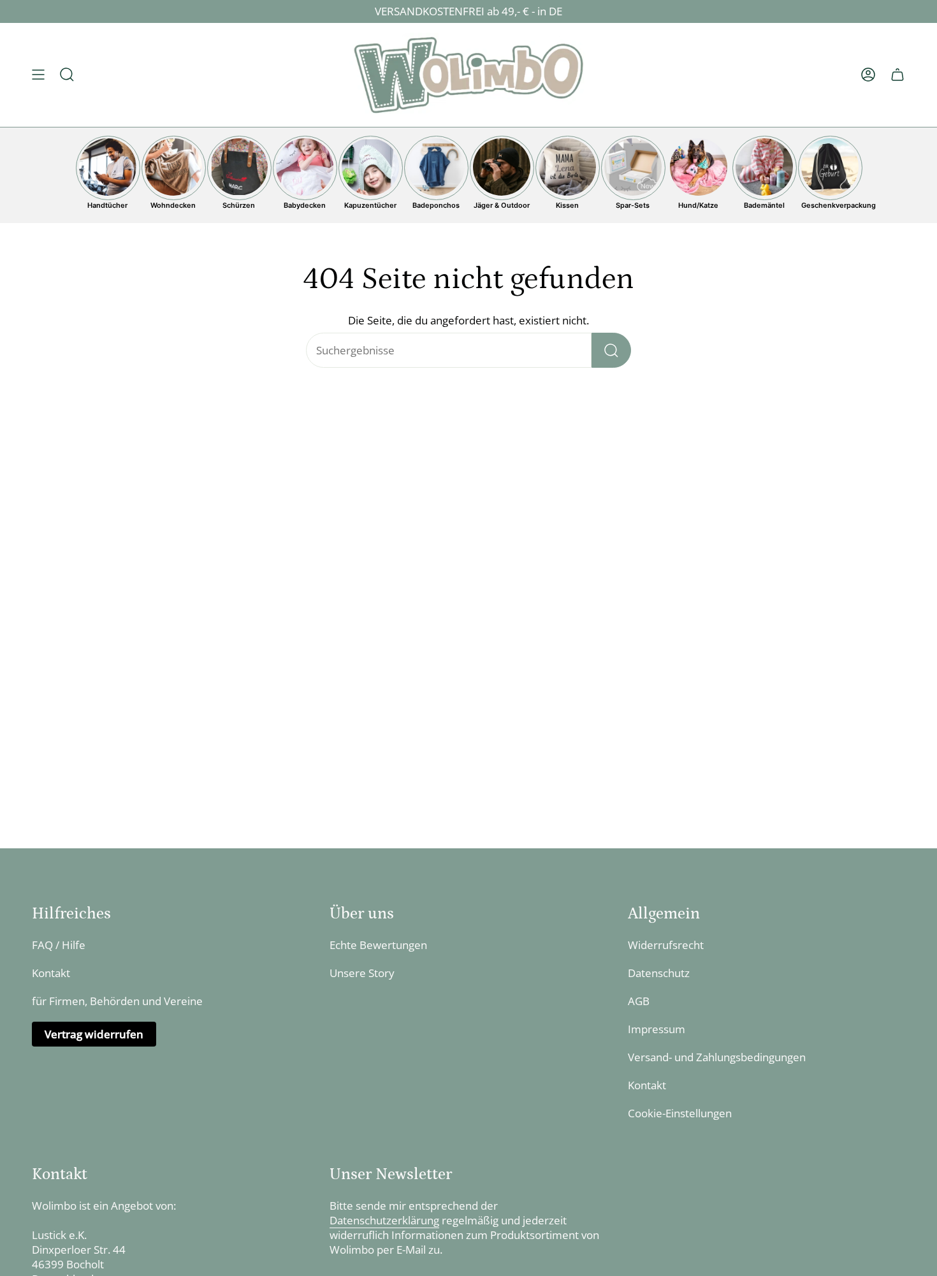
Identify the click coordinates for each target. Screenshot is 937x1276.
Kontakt (51, 973)
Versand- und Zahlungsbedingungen (717, 1057)
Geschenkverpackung (830, 205)
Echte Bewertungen (378, 945)
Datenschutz (659, 973)
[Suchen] (611, 350)
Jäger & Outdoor (502, 205)
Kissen (567, 205)
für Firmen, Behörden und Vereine (117, 1001)
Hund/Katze (698, 205)
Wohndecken (173, 205)
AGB (639, 1001)
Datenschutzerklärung (384, 1220)
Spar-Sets (633, 205)
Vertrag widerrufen (94, 1034)
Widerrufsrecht (666, 945)
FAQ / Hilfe (58, 945)
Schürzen (238, 205)
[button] (67, 75)
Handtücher (107, 205)
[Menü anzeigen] (38, 75)
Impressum (656, 1029)
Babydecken (305, 205)
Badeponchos (436, 205)
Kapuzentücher (370, 205)
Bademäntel (764, 205)
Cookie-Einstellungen (680, 1113)
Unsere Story (362, 973)
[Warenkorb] (897, 75)
